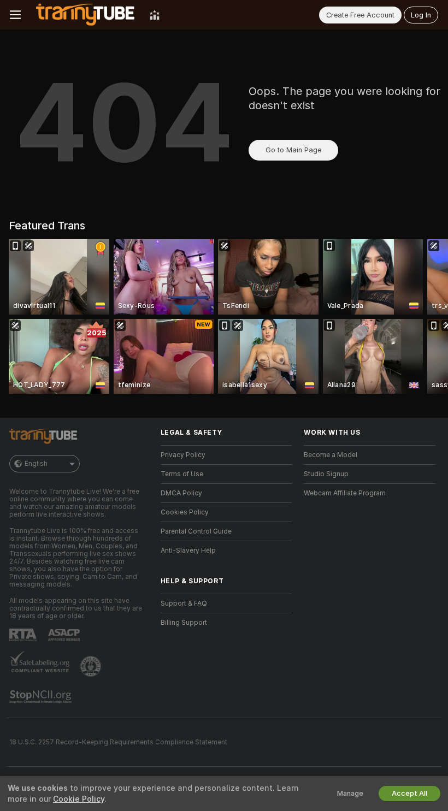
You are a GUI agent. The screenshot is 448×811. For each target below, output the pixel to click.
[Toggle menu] (15, 14)
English (36, 463)
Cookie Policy (78, 799)
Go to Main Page (293, 150)
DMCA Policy (181, 493)
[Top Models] (154, 14)
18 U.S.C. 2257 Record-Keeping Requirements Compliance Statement (118, 742)
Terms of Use (182, 474)
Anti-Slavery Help (188, 550)
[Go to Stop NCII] (41, 696)
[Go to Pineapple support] (91, 666)
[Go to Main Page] (85, 14)
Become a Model (330, 455)
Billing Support (184, 622)
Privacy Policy (183, 455)
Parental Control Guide (196, 531)
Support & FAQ (184, 603)
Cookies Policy (185, 512)
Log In (421, 15)
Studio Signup (326, 474)
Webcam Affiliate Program (345, 493)
